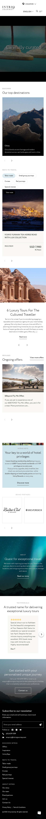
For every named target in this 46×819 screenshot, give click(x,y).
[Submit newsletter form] (40, 725)
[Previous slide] (4, 419)
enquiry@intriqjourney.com (12, 681)
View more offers (37, 357)
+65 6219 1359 (22, 679)
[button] (4, 160)
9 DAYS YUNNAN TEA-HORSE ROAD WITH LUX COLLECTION (21, 236)
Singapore (29, 4)
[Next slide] (11, 419)
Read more (23, 337)
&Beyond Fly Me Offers (14, 396)
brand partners (23, 495)
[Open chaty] (39, 813)
